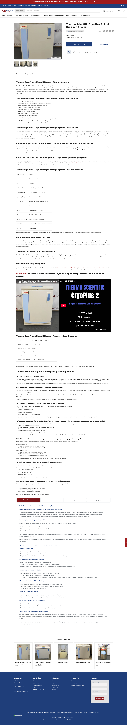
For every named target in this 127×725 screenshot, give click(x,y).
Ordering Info (55, 685)
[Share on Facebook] (104, 31)
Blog (15, 5)
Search (34, 687)
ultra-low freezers (84, 163)
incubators (101, 163)
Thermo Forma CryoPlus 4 (62, 662)
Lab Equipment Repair (72, 15)
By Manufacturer (85, 15)
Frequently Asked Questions (32, 74)
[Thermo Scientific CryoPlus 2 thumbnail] (17, 64)
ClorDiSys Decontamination (78, 685)
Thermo (72, 35)
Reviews (54, 689)
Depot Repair (74, 681)
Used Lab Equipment (21, 15)
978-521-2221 (109, 11)
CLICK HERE (22, 274)
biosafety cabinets (74, 163)
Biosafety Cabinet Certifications (35, 5)
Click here (87, 1)
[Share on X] (107, 31)
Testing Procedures (28, 500)
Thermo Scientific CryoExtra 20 (103, 663)
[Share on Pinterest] (113, 31)
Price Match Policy (103, 44)
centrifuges (93, 163)
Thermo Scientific (39, 665)
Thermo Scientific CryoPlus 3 (83, 662)
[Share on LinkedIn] (110, 31)
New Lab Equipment (36, 15)
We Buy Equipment (76, 683)
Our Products (10, 5)
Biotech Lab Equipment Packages (53, 15)
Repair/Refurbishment (52, 500)
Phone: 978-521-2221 (19, 686)
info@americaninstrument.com (21, 691)
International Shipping (38, 689)
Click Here (71, 719)
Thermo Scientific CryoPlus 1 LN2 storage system (23, 663)
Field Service (36, 681)
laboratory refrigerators (72, 267)
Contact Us (45, 5)
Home (3, 15)
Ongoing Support (99, 500)
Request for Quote (37, 685)
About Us (4, 5)
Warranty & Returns (75, 500)
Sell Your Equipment (22, 5)
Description (19, 74)
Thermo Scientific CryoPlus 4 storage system (43, 663)
